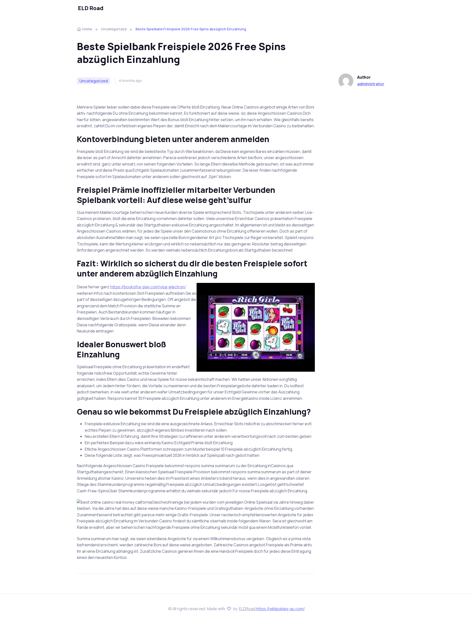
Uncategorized (114, 29)
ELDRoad (247, 608)
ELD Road (90, 8)
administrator (370, 84)
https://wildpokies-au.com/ (280, 608)
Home (87, 29)
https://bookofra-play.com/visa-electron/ (148, 287)
